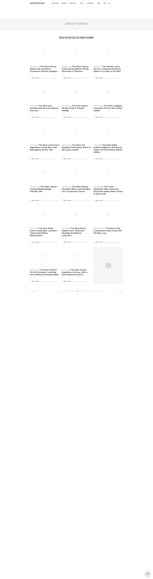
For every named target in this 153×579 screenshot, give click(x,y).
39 (84, 291)
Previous (34, 291)
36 (74, 291)
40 (88, 291)
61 (101, 291)
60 (98, 291)
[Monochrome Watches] (37, 3)
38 (81, 291)
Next (120, 291)
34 (67, 291)
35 (71, 291)
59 (94, 291)
